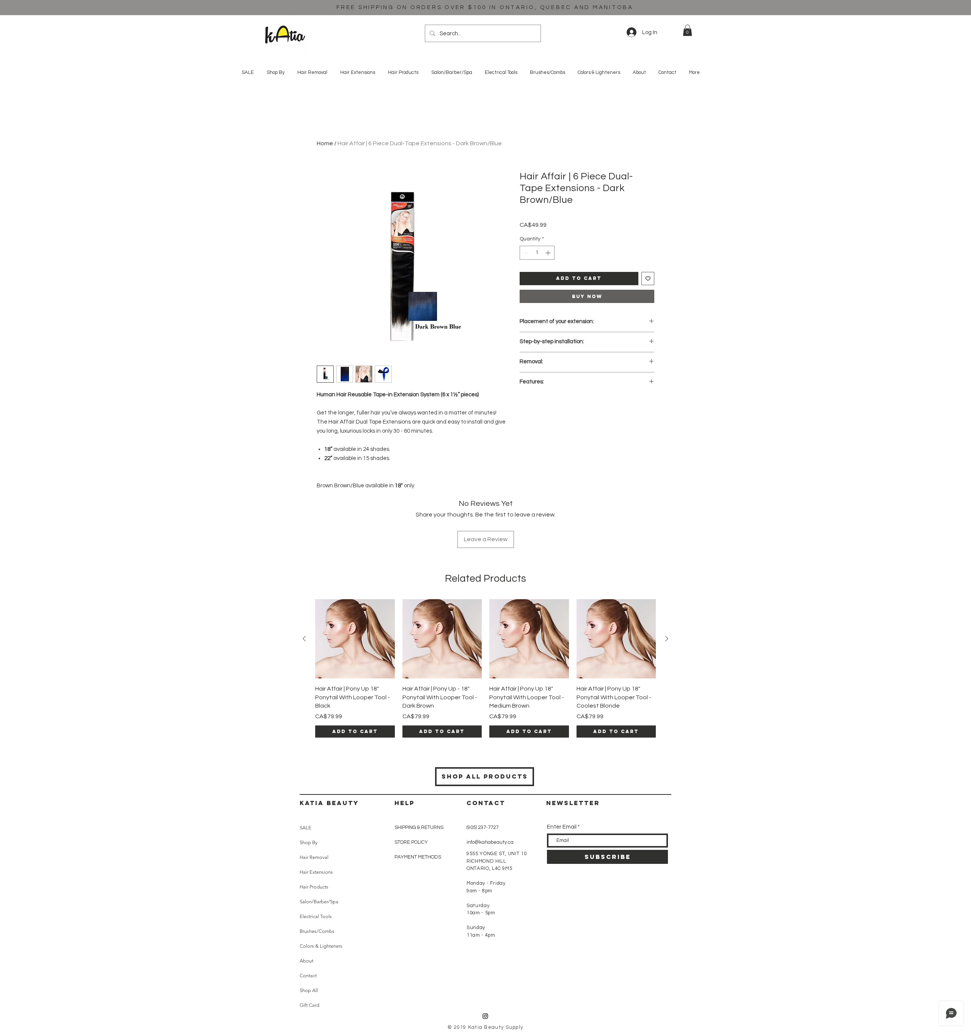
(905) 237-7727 (482, 827)
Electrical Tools (316, 916)
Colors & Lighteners (321, 946)
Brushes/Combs (317, 931)
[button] (687, 30)
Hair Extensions (316, 872)
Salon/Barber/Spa (319, 901)
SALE (305, 827)
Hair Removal (314, 857)
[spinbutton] (537, 252)
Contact (308, 975)
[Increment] (548, 252)
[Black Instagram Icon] (485, 1016)
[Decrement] (525, 252)
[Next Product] (666, 638)
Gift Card (309, 1005)
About (306, 961)
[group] (485, 668)
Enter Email (562, 827)
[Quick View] (355, 639)
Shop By (308, 842)
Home (325, 143)
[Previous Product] (304, 638)
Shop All (309, 990)
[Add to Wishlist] (648, 278)
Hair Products (314, 887)
